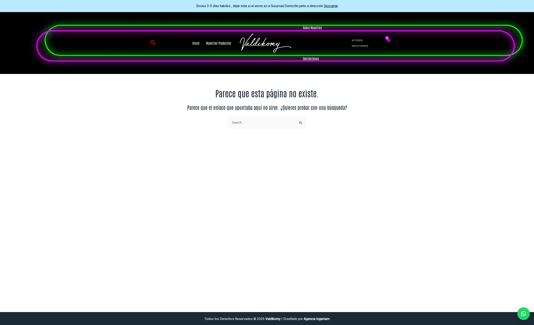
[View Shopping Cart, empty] (388, 43)
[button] (153, 43)
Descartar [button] (331, 6)
